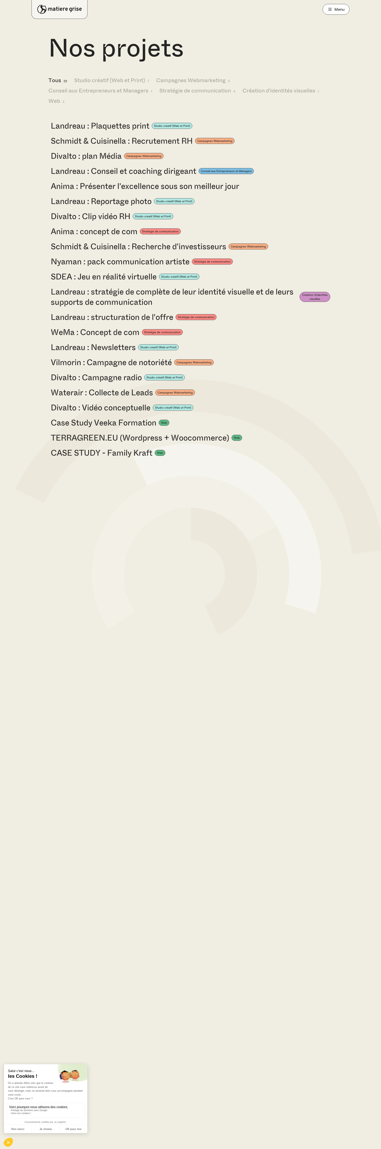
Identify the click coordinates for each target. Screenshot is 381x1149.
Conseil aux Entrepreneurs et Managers (100, 90)
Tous (57, 80)
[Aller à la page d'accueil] (60, 9)
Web (56, 100)
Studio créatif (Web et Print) (111, 80)
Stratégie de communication (197, 90)
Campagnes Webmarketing (193, 80)
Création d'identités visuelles (280, 90)
